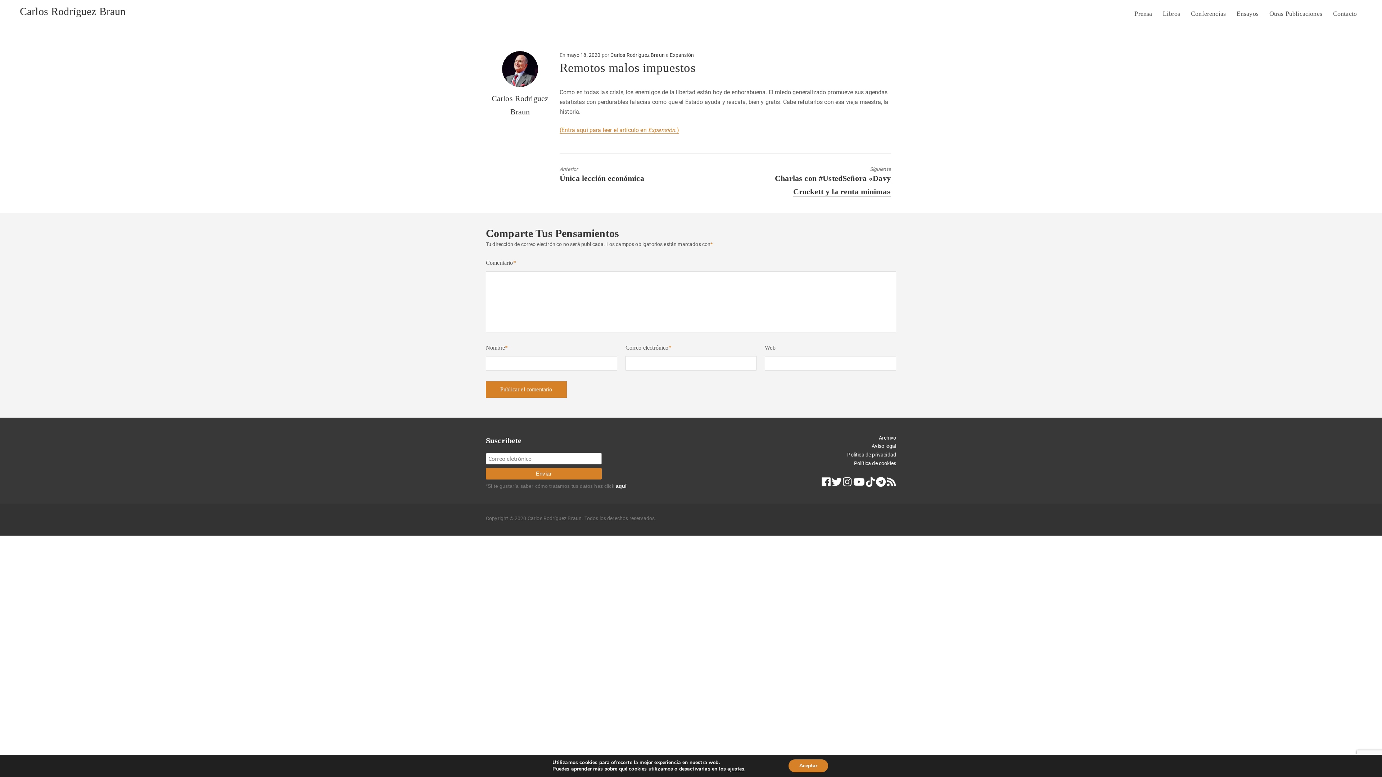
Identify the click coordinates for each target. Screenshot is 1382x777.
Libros (1171, 13)
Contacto (1345, 13)
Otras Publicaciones (1295, 13)
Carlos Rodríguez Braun (73, 11)
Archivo (887, 438)
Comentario (501, 263)
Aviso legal (884, 446)
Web (770, 348)
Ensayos (1248, 13)
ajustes (735, 769)
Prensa (1143, 13)
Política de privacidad (871, 455)
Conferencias (1208, 13)
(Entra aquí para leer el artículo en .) (619, 130)
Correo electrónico (648, 348)
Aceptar (808, 765)
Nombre (497, 348)
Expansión (682, 55)
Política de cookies (875, 463)
